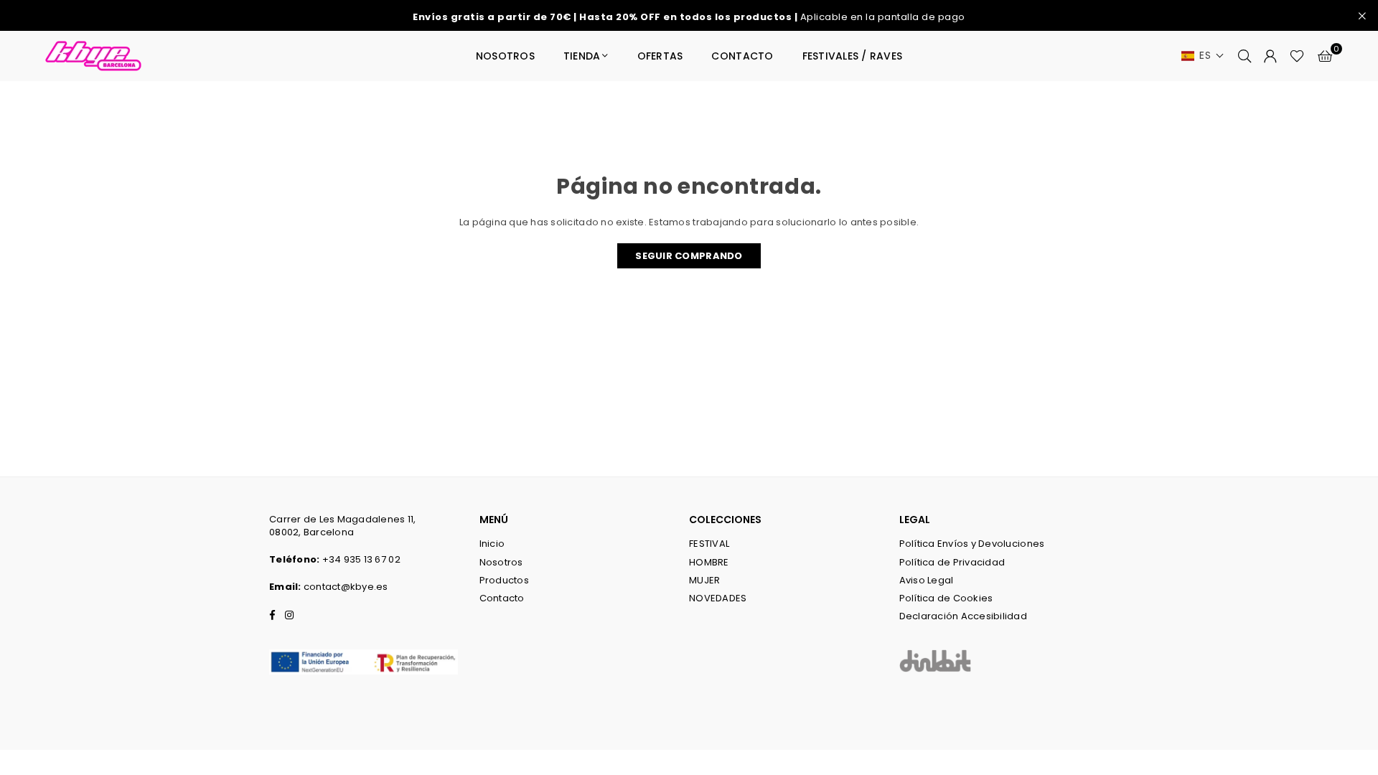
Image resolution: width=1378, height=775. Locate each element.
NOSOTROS (505, 56)
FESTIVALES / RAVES (852, 56)
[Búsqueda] (1244, 56)
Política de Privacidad (952, 562)
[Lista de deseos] (1297, 56)
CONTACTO (742, 56)
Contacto (502, 598)
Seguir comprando (688, 256)
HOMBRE (709, 562)
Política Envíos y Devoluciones (972, 543)
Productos (504, 580)
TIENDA (582, 56)
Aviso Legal (926, 580)
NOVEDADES (717, 598)
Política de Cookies (946, 598)
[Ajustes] (1270, 56)
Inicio (492, 543)
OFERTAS (660, 56)
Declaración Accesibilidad (963, 616)
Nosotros (501, 562)
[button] (1203, 55)
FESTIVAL (709, 543)
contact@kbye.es (346, 586)
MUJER (704, 580)
